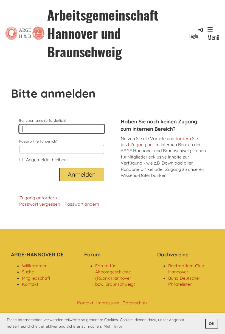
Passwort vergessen (39, 204)
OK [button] (211, 323)
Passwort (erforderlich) (38, 141)
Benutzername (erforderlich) (42, 120)
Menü (213, 37)
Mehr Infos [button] (113, 326)
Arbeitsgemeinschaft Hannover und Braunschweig (102, 33)
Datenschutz (135, 302)
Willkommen (34, 265)
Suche (28, 271)
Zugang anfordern (38, 197)
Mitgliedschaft (36, 278)
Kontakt (30, 284)
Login (193, 36)
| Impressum (106, 302)
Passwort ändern (81, 204)
